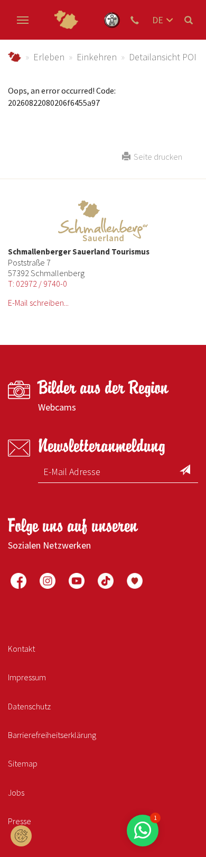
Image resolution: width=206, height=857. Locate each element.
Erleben (48, 57)
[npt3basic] (66, 20)
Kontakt (21, 648)
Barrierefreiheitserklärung (52, 735)
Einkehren (97, 57)
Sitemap (23, 763)
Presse (19, 821)
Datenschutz (29, 706)
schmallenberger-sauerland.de (14, 57)
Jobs (16, 792)
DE (157, 20)
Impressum (27, 677)
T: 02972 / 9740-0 (37, 283)
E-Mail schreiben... (38, 302)
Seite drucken (156, 156)
